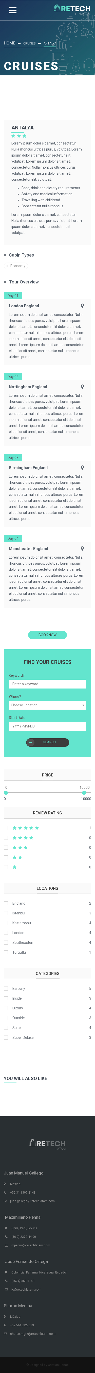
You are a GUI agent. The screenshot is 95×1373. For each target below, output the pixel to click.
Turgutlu (19, 952)
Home (9, 43)
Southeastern (23, 943)
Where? (15, 697)
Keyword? (17, 675)
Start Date (17, 718)
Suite (16, 1028)
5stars (47, 828)
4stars (47, 838)
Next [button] (85, 1094)
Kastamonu (21, 923)
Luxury (17, 1008)
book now (47, 635)
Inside (17, 998)
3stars (47, 848)
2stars (47, 857)
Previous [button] (10, 1094)
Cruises (29, 43)
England (18, 903)
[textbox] (47, 705)
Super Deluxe (23, 1038)
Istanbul (18, 913)
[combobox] (47, 705)
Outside (18, 1018)
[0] (6, 793)
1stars (47, 867)
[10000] (84, 793)
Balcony (18, 989)
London (18, 933)
